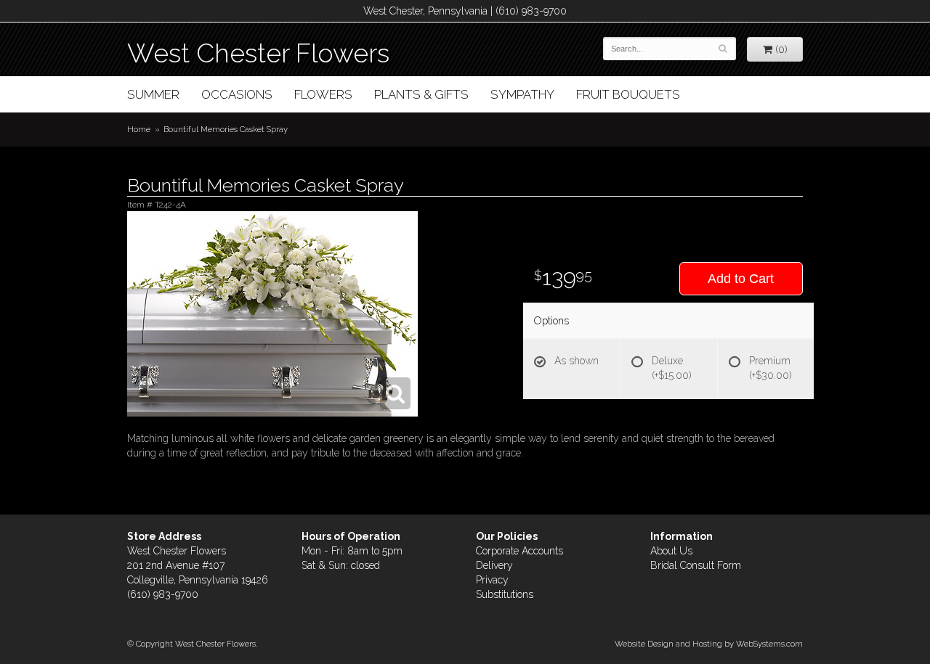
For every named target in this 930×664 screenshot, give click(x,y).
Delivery (494, 565)
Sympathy (522, 94)
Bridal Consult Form (695, 565)
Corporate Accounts (519, 551)
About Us (671, 551)
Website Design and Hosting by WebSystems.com (709, 644)
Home (138, 129)
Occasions (236, 94)
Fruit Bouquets (628, 94)
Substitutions (504, 594)
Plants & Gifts (421, 94)
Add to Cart (741, 278)
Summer (153, 94)
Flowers (323, 94)
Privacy (492, 580)
